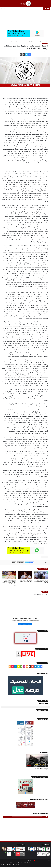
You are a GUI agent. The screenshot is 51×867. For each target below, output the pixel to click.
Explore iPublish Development (25, 624)
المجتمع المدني (22, 862)
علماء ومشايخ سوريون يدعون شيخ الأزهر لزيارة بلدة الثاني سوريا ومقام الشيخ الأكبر (41, 581)
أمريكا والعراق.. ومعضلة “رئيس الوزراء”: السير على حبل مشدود (26, 580)
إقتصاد (18, 862)
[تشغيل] (46, 816)
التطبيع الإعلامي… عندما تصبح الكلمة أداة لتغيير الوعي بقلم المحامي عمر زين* (28, 8)
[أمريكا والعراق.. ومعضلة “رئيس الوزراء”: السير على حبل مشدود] (25, 575)
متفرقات (2, 862)
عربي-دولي (14, 862)
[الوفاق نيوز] (25, 3)
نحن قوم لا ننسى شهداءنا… (41, 768)
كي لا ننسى (6, 862)
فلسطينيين (44, 557)
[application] (25, 817)
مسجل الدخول (41, 594)
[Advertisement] (25, 19)
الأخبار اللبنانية (27, 862)
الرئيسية (46, 41)
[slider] (5, 817)
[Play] (27, 641)
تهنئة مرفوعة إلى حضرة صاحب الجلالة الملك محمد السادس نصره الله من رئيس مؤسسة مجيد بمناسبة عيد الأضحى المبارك (9, 582)
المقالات (10, 862)
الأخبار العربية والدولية (40, 41)
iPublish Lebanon (31, 860)
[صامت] (8, 816)
